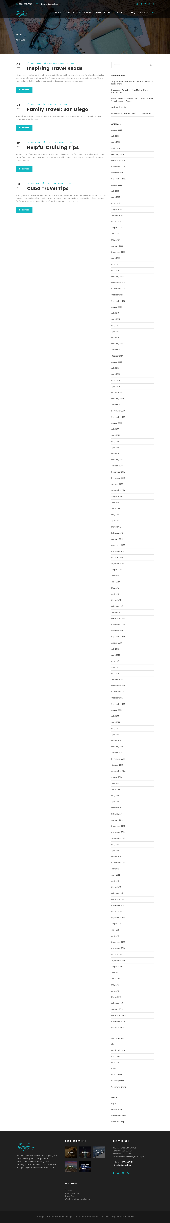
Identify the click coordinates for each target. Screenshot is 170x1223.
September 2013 (118, 838)
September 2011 (118, 917)
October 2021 (117, 295)
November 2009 (118, 1021)
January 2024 (117, 215)
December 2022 (118, 252)
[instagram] (153, 4)
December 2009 (118, 1015)
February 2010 (117, 1003)
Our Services (85, 12)
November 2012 (118, 862)
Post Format (116, 1074)
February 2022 (117, 276)
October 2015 (117, 698)
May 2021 (115, 325)
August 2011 (116, 924)
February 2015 (117, 746)
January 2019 (117, 466)
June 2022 (115, 258)
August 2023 (116, 227)
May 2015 (115, 728)
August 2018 (116, 496)
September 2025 (118, 179)
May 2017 (115, 588)
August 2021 (116, 307)
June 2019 (115, 435)
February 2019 (117, 459)
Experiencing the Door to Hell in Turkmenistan (131, 113)
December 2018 (118, 472)
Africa (70, 1152)
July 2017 (115, 575)
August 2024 (116, 209)
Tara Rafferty (52, 104)
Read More (24, 89)
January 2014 (117, 820)
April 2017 (115, 594)
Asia (71, 1166)
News (113, 1068)
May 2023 (115, 240)
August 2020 (116, 362)
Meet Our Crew (103, 12)
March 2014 (116, 808)
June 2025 (115, 197)
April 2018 (115, 521)
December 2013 (118, 826)
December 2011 (117, 899)
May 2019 (115, 441)
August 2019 (116, 423)
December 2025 (118, 160)
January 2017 (117, 612)
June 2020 (115, 374)
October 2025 (117, 172)
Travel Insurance (72, 1193)
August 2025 (116, 185)
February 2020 (117, 398)
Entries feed (116, 1109)
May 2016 (115, 661)
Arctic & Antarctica (99, 1152)
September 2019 (118, 417)
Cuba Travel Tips (48, 188)
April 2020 (115, 386)
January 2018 (117, 539)
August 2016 (116, 643)
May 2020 (115, 380)
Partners (68, 1190)
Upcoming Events (119, 1087)
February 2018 (117, 533)
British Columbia (118, 1050)
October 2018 (117, 484)
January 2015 (116, 753)
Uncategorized (117, 1081)
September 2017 (118, 563)
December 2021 (118, 282)
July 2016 (115, 649)
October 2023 (117, 221)
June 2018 (115, 508)
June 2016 (115, 655)
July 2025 (115, 191)
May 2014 (115, 795)
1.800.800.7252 (25, 4)
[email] (137, 4)
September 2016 (118, 637)
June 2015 (115, 722)
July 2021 (115, 313)
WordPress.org (117, 1122)
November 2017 (118, 551)
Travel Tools (70, 1196)
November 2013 (118, 832)
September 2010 (118, 960)
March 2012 (116, 887)
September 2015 (118, 704)
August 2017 (116, 569)
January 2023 (117, 246)
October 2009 (117, 1027)
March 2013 (116, 856)
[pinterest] (145, 4)
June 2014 (115, 789)
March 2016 (116, 673)
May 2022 (115, 264)
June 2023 (115, 234)
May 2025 (115, 203)
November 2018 (118, 478)
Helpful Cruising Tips (53, 147)
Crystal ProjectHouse (55, 63)
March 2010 (116, 997)
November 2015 (118, 692)
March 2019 (116, 453)
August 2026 (116, 130)
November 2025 (118, 166)
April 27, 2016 (36, 63)
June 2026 (115, 142)
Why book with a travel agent (77, 1199)
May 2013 (115, 844)
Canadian (115, 1056)
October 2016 (117, 630)
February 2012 (117, 893)
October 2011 (116, 911)
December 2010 (118, 942)
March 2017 (116, 600)
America (85, 1152)
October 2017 (117, 557)
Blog (133, 12)
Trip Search (120, 12)
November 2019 (118, 411)
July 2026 (115, 136)
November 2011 (117, 905)
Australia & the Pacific (85, 1166)
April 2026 (115, 148)
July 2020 (115, 368)
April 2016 (115, 667)
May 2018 (115, 514)
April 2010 (115, 991)
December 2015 (118, 685)
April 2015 (115, 734)
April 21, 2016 (35, 104)
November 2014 (118, 759)
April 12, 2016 (35, 142)
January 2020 (117, 405)
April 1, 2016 (35, 183)
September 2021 (118, 301)
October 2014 (117, 765)
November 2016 (118, 624)
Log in (113, 1103)
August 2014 (116, 777)
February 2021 (117, 343)
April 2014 (115, 801)
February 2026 (117, 154)
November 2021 (118, 288)
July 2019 (115, 429)
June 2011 (115, 930)
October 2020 (117, 356)
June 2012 (115, 875)
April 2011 (115, 936)
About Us (70, 12)
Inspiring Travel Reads (55, 68)
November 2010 (118, 948)
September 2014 (118, 771)
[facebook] (141, 4)
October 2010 (117, 954)
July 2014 (115, 783)
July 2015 (115, 716)
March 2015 (116, 740)
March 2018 (116, 527)
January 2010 (117, 1009)
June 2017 (115, 582)
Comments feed (118, 1115)
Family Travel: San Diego (57, 109)
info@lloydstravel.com (49, 4)
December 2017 (118, 545)
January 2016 (117, 679)
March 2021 (116, 337)
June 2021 (115, 319)
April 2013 (115, 850)
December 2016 (118, 618)
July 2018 (115, 502)
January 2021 (116, 350)
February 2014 (117, 814)
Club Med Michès (118, 107)
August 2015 (116, 710)
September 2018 (118, 490)
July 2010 (115, 972)
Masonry (115, 1062)
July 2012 (115, 869)
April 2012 (115, 881)
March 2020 (116, 392)
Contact (144, 12)
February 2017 (117, 606)
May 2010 (115, 985)
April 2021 (115, 331)
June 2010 (115, 979)
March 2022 (116, 270)
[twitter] (149, 4)
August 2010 (116, 966)
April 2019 (115, 447)
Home (58, 12)
